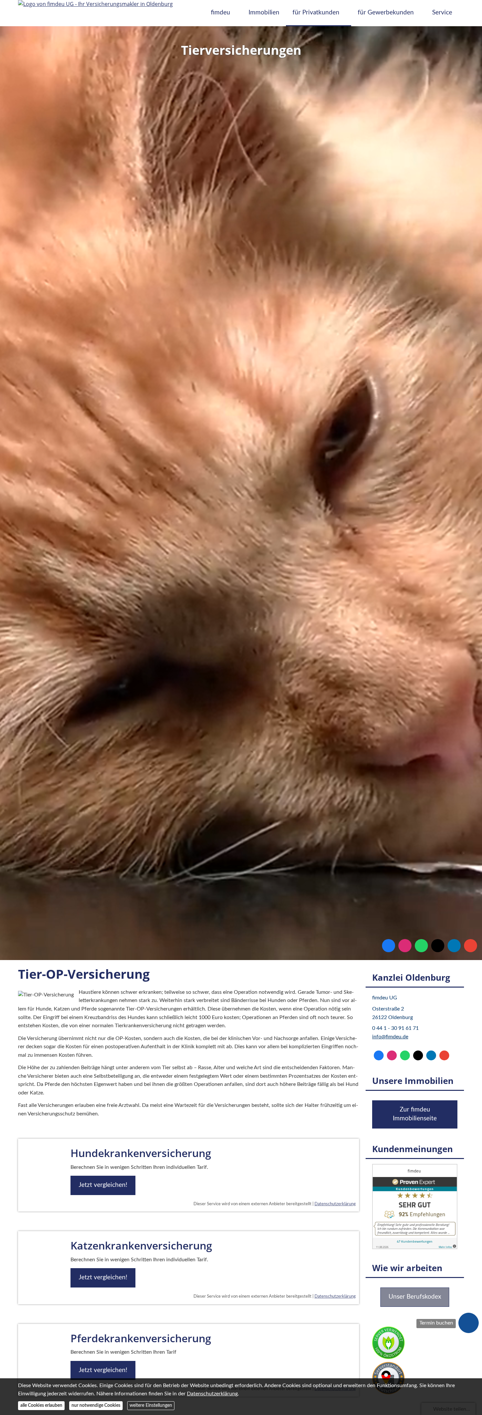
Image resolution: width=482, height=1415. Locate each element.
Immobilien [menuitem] (264, 13)
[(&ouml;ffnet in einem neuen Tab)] (414, 1247)
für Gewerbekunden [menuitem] (386, 13)
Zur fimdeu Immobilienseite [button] (415, 1114)
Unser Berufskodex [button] (415, 1297)
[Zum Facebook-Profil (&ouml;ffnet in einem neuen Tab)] (388, 945)
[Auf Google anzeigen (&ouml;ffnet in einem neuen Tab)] (470, 945)
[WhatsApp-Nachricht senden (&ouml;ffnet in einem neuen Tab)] (421, 945)
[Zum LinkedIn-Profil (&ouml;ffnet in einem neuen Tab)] (454, 945)
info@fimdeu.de (390, 1036)
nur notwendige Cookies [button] (95, 1405)
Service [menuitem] (442, 13)
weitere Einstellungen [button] (151, 1405)
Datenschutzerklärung (335, 1204)
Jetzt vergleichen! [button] (103, 1185)
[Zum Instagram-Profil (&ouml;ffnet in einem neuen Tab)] (405, 945)
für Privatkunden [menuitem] (315, 13)
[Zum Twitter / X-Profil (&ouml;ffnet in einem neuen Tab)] (437, 945)
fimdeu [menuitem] (220, 13)
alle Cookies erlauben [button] (41, 1405)
